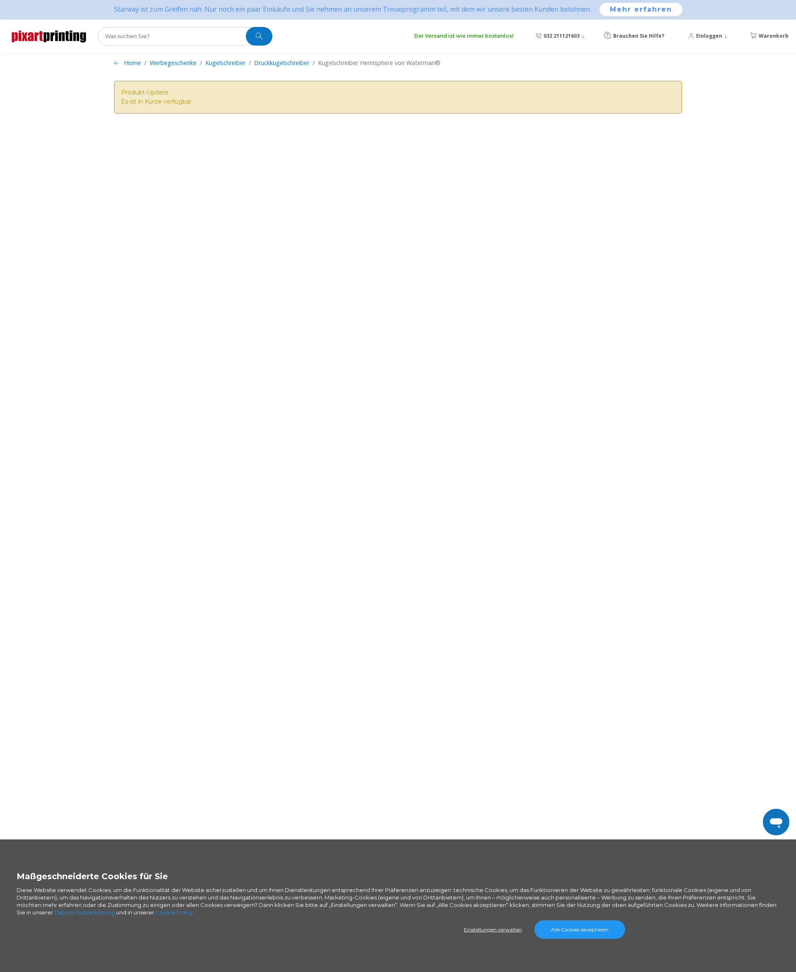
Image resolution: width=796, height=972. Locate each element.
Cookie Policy (174, 912)
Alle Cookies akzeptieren (580, 929)
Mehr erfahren (641, 9)
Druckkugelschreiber (281, 63)
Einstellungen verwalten (493, 929)
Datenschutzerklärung (84, 912)
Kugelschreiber (225, 63)
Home (132, 63)
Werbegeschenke (173, 63)
